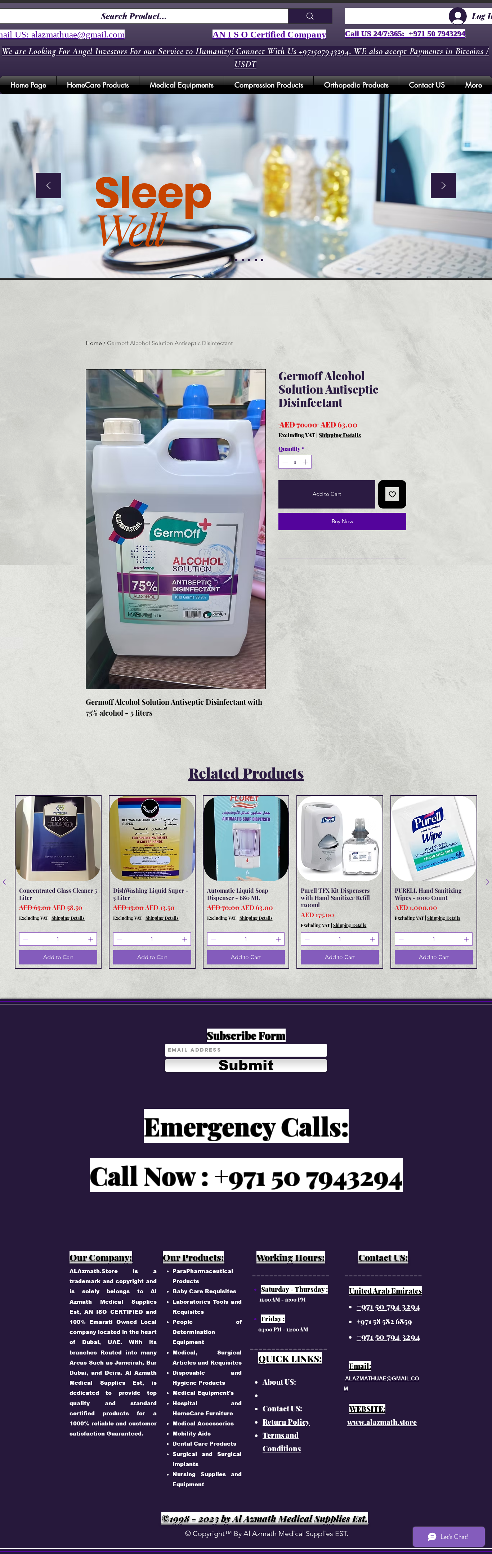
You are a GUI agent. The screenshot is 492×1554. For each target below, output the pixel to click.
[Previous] (48, 186)
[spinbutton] (295, 462)
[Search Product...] (310, 16)
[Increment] (306, 462)
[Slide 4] (256, 260)
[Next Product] (487, 882)
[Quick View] (58, 838)
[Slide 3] (249, 260)
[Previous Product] (4, 882)
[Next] (443, 186)
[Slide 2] (243, 260)
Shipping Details (340, 435)
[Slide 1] (236, 260)
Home (94, 343)
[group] (246, 882)
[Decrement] (284, 462)
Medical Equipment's (203, 1393)
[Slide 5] (230, 260)
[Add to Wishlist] (392, 494)
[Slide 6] (262, 260)
